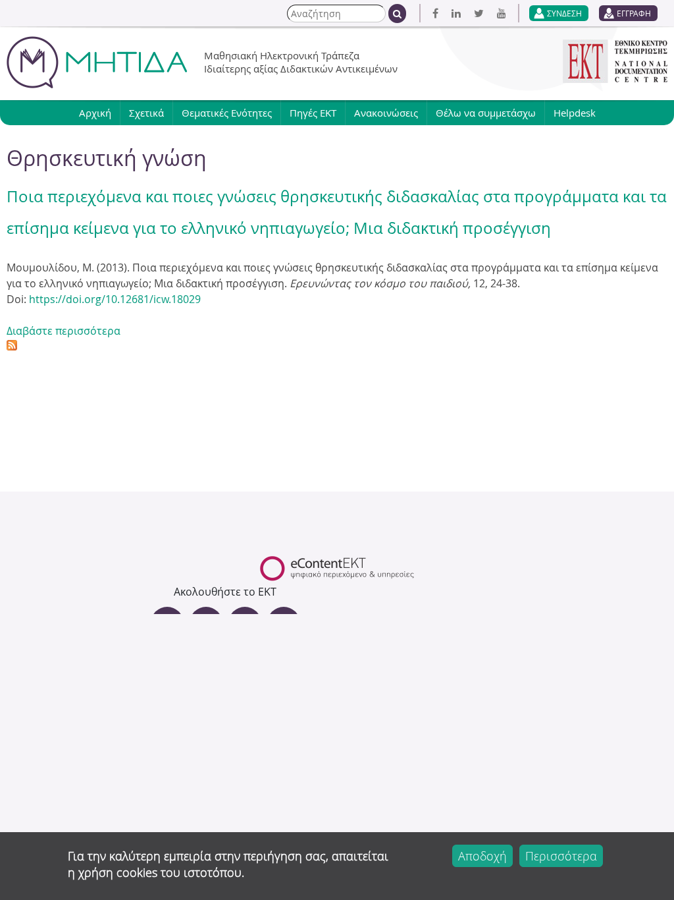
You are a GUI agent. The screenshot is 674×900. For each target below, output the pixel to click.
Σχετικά (146, 112)
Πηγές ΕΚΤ (313, 112)
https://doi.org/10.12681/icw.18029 (115, 299)
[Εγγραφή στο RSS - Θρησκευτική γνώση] (12, 346)
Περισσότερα (561, 856)
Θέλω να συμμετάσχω (486, 112)
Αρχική (95, 112)
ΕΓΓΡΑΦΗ (634, 13)
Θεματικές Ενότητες (227, 112)
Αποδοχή (482, 856)
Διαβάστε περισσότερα (63, 330)
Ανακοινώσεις (386, 112)
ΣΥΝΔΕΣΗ (564, 13)
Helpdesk (575, 112)
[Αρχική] (97, 62)
